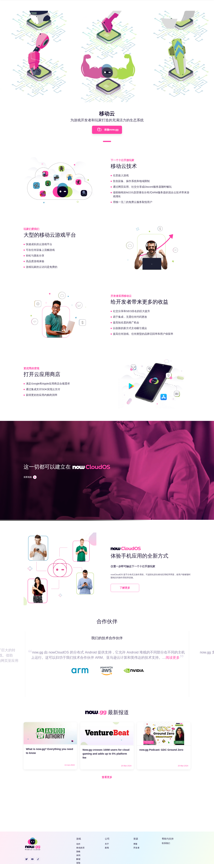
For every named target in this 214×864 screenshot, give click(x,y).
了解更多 (125, 587)
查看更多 (107, 777)
